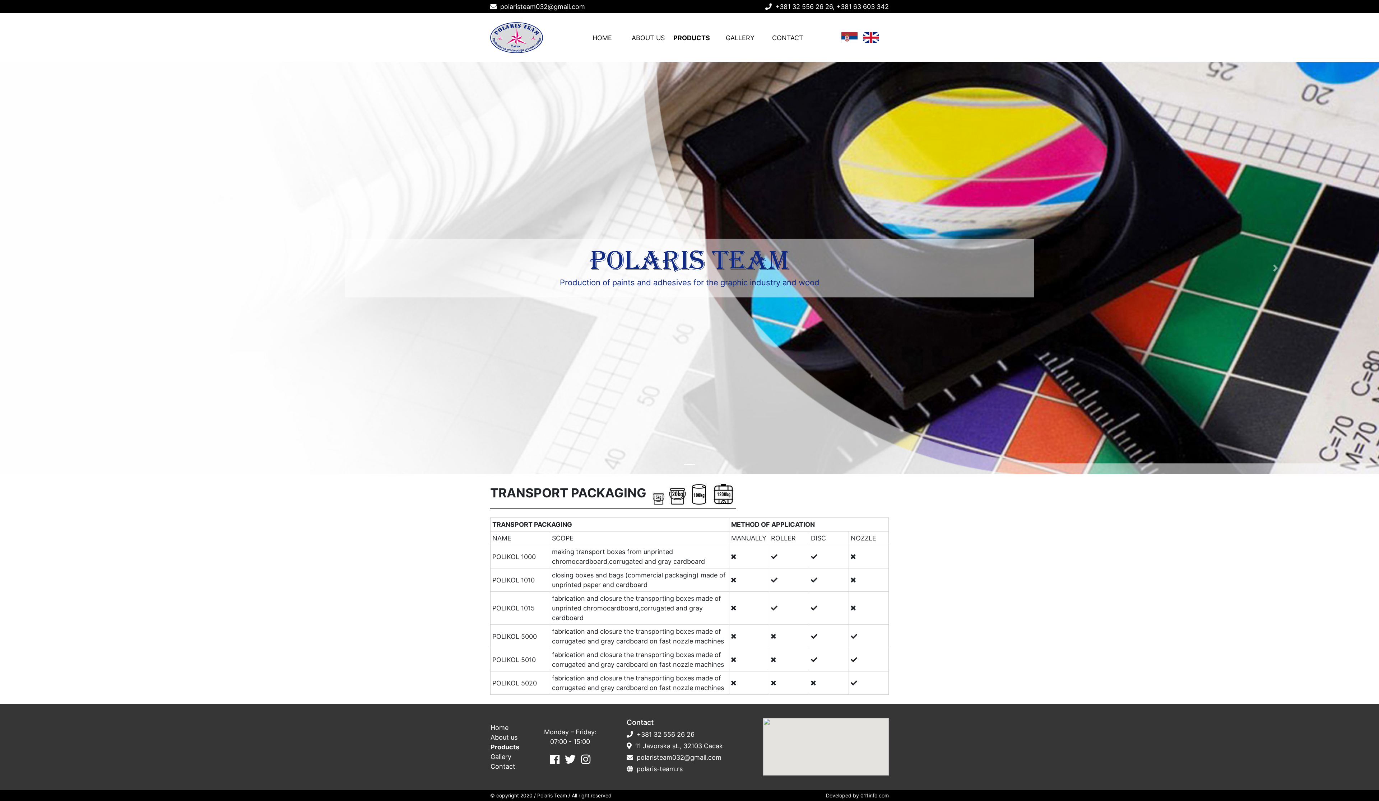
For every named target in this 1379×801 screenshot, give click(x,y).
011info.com (874, 795)
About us (648, 38)
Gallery (740, 38)
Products (691, 38)
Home (602, 38)
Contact (787, 38)
